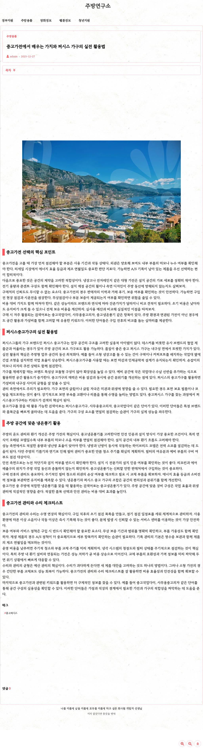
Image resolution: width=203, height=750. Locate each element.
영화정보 (46, 20)
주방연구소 (98, 6)
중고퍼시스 (11, 613)
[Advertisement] (52, 108)
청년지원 (84, 20)
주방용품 (26, 20)
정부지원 (7, 20)
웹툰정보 (65, 20)
